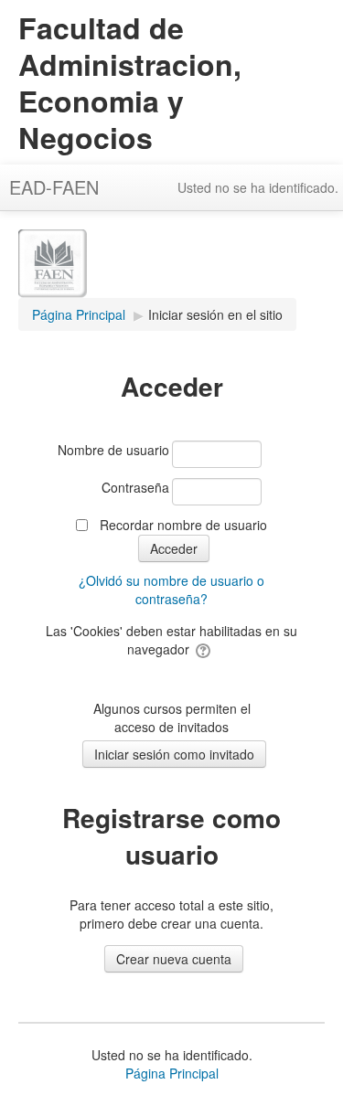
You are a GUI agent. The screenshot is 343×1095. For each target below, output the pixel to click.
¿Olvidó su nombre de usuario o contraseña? (171, 589)
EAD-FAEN (54, 187)
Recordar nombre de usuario (183, 525)
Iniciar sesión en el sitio (215, 314)
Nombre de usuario (113, 450)
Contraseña (135, 487)
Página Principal (172, 1073)
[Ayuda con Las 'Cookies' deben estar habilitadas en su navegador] (204, 649)
